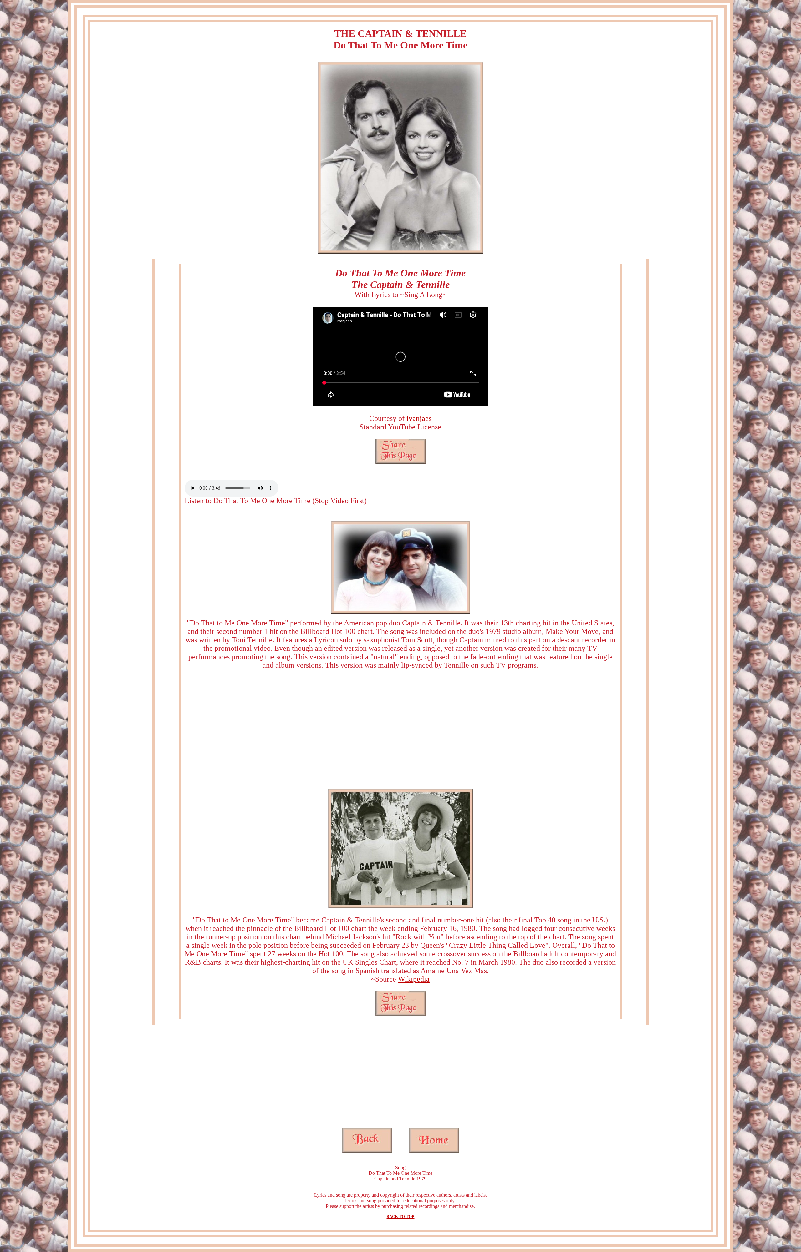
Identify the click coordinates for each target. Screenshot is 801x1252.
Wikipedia (414, 979)
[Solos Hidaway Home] (434, 1151)
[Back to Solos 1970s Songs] (367, 1151)
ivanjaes (418, 418)
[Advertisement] (400, 729)
